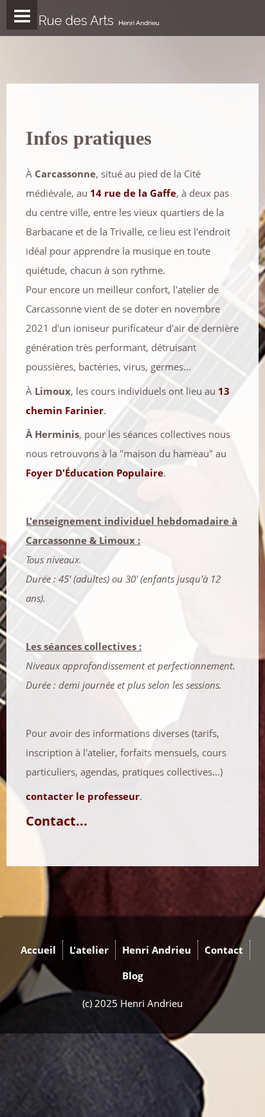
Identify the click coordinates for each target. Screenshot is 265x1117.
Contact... (56, 821)
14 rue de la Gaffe (133, 192)
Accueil (38, 949)
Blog (132, 975)
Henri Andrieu (156, 949)
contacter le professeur (83, 796)
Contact (224, 949)
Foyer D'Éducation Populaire (94, 472)
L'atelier (89, 949)
